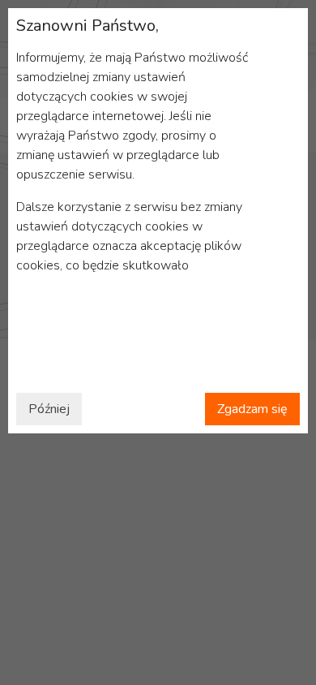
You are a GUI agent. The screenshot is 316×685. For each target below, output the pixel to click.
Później (49, 409)
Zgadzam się (252, 409)
